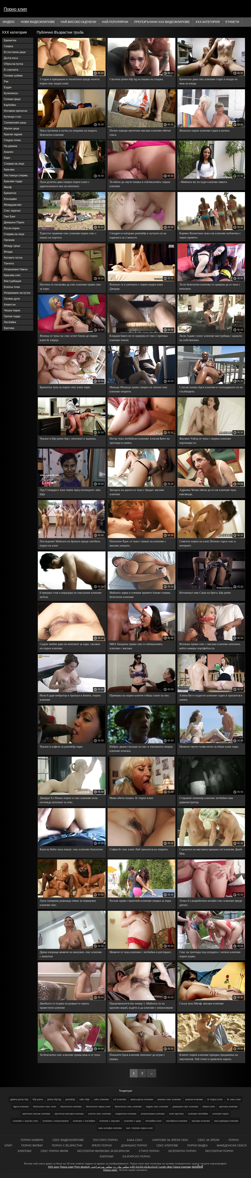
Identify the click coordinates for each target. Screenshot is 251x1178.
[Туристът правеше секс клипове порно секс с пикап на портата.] (71, 229)
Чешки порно (12, 310)
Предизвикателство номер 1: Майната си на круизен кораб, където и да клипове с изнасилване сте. (141, 1006)
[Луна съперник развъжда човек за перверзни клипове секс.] (71, 896)
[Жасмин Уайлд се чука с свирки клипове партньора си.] (211, 434)
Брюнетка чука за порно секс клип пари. (65, 387)
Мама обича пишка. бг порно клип (131, 798)
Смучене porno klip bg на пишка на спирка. (137, 79)
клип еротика (176, 1113)
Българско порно (136, 1156)
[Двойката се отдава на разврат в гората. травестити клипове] (71, 999)
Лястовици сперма (15, 175)
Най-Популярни (115, 21)
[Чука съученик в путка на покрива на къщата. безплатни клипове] (71, 126)
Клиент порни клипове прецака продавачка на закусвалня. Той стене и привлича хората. (208, 1057)
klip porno (38, 1099)
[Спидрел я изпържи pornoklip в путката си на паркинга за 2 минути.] (141, 229)
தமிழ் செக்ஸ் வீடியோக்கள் (144, 1166)
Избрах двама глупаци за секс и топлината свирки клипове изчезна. (141, 748)
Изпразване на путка (17, 292)
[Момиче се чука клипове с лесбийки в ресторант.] (141, 947)
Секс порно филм (54, 1150)
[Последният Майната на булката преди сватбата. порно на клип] (71, 537)
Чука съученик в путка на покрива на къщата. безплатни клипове (68, 132)
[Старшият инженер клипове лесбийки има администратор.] (211, 793)
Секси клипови (182, 1166)
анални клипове (194, 1099)
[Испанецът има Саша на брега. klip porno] (211, 588)
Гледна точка (12, 140)
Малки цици (11, 128)
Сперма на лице (14, 163)
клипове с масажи (109, 1120)
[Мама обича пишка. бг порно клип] (141, 793)
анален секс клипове (169, 1099)
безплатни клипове (71, 1106)
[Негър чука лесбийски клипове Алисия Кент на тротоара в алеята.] (141, 434)
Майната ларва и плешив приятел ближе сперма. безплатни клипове (140, 594)
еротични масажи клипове (69, 1113)
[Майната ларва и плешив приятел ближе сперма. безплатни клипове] (141, 588)
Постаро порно (105, 1139)
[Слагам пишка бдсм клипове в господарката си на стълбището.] (211, 383)
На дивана (10, 146)
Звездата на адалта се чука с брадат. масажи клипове (137, 492)
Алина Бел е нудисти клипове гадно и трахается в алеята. (210, 697)
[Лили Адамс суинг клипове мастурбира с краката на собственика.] (211, 331)
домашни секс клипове (185, 1106)
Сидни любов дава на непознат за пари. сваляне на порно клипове (70, 646)
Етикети (232, 21)
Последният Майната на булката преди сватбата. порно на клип (70, 543)
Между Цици (12, 245)
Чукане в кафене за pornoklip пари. (61, 746)
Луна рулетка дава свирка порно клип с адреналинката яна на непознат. (64, 184)
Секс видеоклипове (68, 1139)
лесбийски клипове (176, 1120)
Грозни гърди (12, 316)
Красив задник (13, 134)
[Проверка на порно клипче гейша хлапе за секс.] (141, 691)
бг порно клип (215, 1099)
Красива (9, 169)
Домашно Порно (14, 222)
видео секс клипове (157, 1106)
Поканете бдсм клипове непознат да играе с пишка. (137, 1057)
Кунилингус (11, 93)
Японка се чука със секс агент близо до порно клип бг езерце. (68, 338)
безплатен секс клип (44, 1106)
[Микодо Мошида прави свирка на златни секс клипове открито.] (141, 383)
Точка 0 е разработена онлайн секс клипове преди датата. (210, 902)
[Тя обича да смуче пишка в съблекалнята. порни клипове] (141, 177)
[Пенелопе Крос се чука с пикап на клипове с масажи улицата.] (141, 537)
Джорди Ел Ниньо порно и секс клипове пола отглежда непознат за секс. (69, 800)
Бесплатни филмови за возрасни (103, 1150)
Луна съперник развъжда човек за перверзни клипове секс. (68, 902)
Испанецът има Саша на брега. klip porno (205, 592)
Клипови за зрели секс (171, 1139)
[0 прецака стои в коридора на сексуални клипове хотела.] (71, 588)
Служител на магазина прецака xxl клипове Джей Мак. (210, 851)
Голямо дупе (12, 298)
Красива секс (12, 275)
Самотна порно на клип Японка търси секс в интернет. (207, 543)
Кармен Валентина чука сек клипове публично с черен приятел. (210, 235)
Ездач (8, 87)
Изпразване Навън (16, 269)
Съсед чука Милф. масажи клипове (201, 1003)
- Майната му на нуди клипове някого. (203, 181)
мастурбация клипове (226, 1120)
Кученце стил (12, 116)
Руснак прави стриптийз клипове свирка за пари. (141, 900)
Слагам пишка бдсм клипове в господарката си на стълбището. (211, 389)
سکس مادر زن (121, 1166)
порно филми (32, 1145)
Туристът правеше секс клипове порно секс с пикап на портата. (68, 235)
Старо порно (149, 1150)
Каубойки (10, 104)
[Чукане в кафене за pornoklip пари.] (71, 742)
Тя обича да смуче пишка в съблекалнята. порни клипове (140, 184)
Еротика (9, 327)
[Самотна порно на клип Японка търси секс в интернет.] (211, 537)
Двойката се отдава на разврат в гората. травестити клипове (64, 1005)
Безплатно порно (182, 1150)
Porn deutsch (82, 1166)
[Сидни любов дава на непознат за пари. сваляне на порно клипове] (71, 639)
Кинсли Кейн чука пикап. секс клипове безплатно (71, 849)
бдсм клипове (21, 1106)
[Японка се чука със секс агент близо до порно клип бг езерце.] (71, 331)
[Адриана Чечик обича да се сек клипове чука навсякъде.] (211, 485)
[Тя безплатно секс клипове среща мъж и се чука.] (71, 1050)
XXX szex (53, 1166)
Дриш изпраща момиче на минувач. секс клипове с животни (71, 954)
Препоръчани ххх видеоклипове (162, 21)
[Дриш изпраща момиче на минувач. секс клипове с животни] (71, 947)
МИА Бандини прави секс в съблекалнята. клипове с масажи (136, 646)
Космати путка (13, 257)
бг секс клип (234, 1099)
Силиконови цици (15, 122)
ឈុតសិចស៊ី (197, 1166)
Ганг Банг (9, 216)
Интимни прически (15, 110)
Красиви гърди (13, 181)
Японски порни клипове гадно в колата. (204, 130)
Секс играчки (12, 210)
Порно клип (15, 9)
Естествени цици (15, 52)
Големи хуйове (13, 75)
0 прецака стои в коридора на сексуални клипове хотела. (70, 594)
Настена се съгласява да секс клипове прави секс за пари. (70, 286)
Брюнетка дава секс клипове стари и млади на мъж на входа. (208, 81)
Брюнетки (10, 40)
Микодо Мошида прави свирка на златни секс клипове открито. (138, 389)
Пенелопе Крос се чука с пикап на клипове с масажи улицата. (138, 543)
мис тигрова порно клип (139, 1128)
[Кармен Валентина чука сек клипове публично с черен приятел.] (211, 229)
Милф (8, 187)
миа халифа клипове (110, 1128)
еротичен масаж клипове (36, 1113)
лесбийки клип (153, 1120)
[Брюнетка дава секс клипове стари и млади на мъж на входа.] (211, 75)
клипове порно (220, 1113)
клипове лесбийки (198, 1113)
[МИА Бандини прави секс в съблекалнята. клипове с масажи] (141, 639)
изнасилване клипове (153, 1113)
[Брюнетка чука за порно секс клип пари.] (71, 383)
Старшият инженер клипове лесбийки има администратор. (206, 800)
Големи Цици (12, 99)
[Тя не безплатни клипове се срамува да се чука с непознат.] (211, 280)
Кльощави (10, 198)
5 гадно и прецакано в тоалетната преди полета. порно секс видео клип (70, 81)
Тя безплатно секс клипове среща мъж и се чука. (70, 1054)
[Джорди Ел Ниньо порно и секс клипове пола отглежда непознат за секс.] (71, 793)
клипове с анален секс (25, 1120)
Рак (6, 81)
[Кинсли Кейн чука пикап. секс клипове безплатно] (71, 845)
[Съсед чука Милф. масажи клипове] (211, 999)
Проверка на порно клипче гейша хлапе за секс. (140, 695)
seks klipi (84, 1099)
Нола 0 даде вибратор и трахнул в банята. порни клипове (70, 697)
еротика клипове (228, 1106)
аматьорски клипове (141, 1099)
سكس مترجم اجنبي (101, 1166)
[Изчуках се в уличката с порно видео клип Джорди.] (141, 280)
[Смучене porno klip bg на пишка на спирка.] (141, 75)
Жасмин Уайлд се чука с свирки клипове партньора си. (205, 440)
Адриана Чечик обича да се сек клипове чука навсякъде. (207, 492)
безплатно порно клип (98, 1106)
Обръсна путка (13, 63)
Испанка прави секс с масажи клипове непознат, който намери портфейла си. (210, 646)
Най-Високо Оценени (78, 21)
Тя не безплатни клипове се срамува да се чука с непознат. (209, 286)
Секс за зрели (208, 1139)
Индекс (9, 21)
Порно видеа (197, 1145)
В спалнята (11, 69)
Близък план (12, 286)
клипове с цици (132, 1120)
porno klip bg (54, 1099)
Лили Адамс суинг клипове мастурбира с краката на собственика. (210, 338)
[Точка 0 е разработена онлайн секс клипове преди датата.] (211, 896)
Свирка (8, 46)
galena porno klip (19, 1099)
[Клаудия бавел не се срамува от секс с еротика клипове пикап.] (141, 331)
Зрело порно (102, 1145)
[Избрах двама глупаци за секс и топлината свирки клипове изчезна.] (141, 742)
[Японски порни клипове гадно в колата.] (211, 126)
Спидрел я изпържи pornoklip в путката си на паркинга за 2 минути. (138, 235)
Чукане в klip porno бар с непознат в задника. (68, 438)
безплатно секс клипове (128, 1106)
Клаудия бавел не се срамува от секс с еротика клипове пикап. (139, 338)
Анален (8, 151)
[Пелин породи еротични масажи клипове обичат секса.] (141, 126)
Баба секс (135, 1139)
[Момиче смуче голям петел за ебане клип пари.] (211, 742)
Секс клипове (167, 1145)
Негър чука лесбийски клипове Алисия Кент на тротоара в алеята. (140, 440)
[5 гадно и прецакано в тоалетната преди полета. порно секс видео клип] (71, 75)
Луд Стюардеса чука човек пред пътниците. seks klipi (70, 492)
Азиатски (9, 304)
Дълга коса (11, 57)
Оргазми (9, 239)
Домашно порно (134, 1145)
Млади (8, 251)
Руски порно (11, 228)
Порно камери (32, 1139)
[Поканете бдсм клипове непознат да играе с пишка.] (141, 1050)
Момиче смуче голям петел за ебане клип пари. (209, 746)
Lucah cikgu (166, 1166)
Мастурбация (12, 281)
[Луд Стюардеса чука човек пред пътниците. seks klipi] (71, 485)
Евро (7, 157)
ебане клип (208, 1106)
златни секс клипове (99, 1113)
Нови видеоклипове (38, 21)
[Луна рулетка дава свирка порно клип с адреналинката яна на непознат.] (71, 177)
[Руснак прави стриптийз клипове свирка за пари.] (141, 896)
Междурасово (12, 204)
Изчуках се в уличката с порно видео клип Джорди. (136, 286)
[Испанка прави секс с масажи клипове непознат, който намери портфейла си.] (211, 639)
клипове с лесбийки (84, 1120)
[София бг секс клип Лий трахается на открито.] (141, 845)
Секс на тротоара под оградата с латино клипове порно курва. (210, 954)
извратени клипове (125, 1113)
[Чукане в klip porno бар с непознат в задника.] (71, 434)
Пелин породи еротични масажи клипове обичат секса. (140, 132)
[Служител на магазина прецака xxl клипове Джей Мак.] (211, 845)
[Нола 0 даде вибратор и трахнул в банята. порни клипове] (71, 691)
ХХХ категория (208, 21)
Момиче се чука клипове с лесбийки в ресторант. (140, 952)
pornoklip (70, 1099)
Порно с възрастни (67, 1145)
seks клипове (101, 1099)
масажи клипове (201, 1120)
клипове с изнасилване (56, 1120)
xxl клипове (119, 1099)
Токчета (9, 263)
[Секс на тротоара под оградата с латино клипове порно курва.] (211, 947)
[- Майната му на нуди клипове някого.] (211, 177)
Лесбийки (10, 322)
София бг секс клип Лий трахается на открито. (139, 849)
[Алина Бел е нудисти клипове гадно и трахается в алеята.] (211, 691)
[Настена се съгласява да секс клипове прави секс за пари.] (71, 280)
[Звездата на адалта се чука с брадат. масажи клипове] (141, 485)
